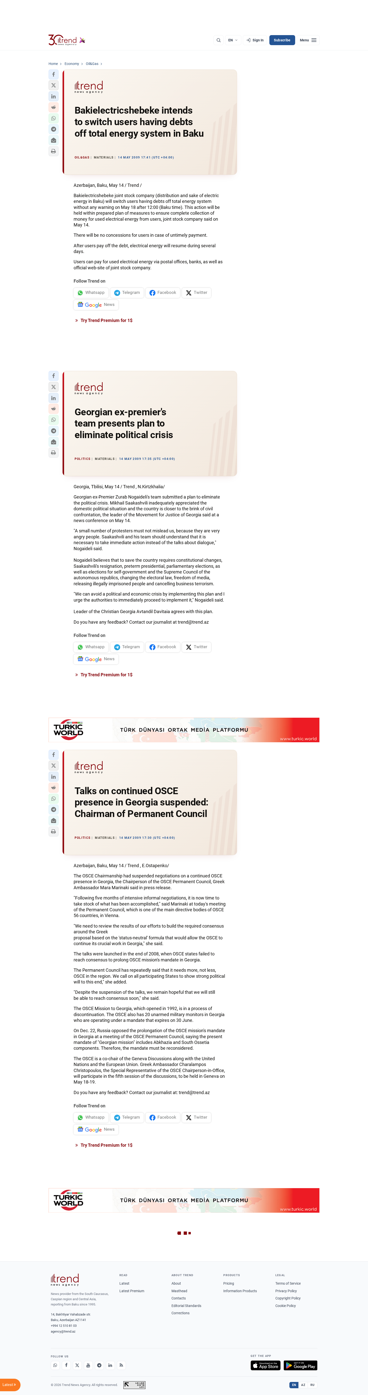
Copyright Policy (288, 1298)
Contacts (178, 1298)
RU (312, 1385)
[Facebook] (66, 1365)
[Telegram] (99, 1365)
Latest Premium (131, 1291)
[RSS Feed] (121, 1365)
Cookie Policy (285, 1306)
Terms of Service (288, 1283)
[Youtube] (88, 1365)
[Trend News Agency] (65, 1280)
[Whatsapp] (55, 1365)
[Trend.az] (67, 40)
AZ (303, 1385)
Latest (124, 1283)
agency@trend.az (63, 1331)
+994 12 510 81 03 (64, 1326)
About (176, 1283)
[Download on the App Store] (266, 1365)
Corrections (180, 1313)
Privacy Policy (286, 1291)
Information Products (240, 1291)
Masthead (179, 1291)
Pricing (228, 1283)
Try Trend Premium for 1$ (106, 320)
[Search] (219, 40)
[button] (53, 74)
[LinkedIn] (110, 1365)
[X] (77, 1365)
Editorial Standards (186, 1306)
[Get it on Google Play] (300, 1365)
